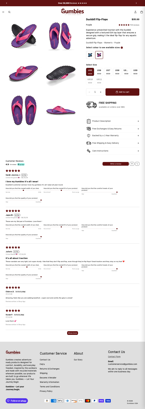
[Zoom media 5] (24, 110)
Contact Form (114, 356)
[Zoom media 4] (61, 73)
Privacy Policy (46, 391)
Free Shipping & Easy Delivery (105, 143)
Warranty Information (49, 382)
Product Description (101, 121)
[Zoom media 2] (61, 36)
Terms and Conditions (50, 386)
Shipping (43, 373)
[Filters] (132, 164)
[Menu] (3, 12)
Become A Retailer (48, 377)
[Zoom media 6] (61, 110)
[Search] (9, 12)
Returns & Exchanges (49, 368)
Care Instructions (100, 151)
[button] (124, 25)
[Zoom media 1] (24, 36)
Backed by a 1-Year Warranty (105, 135)
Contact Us (45, 359)
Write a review (115, 164)
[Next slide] (136, 3)
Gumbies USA (132, 403)
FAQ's (42, 364)
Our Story (78, 359)
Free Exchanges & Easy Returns (106, 128)
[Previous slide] (7, 3)
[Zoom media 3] (24, 73)
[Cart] (141, 12)
